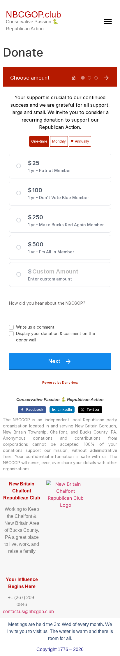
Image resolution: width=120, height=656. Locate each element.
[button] (107, 21)
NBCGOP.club (33, 14)
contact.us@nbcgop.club (28, 611)
